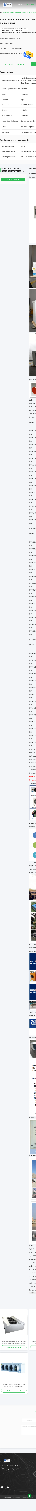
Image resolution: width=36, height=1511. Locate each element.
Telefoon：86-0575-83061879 (12, 1465)
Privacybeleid (7, 1497)
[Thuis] (7, 5)
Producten (30, 5)
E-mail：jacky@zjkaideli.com (12, 1469)
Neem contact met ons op (13, 64)
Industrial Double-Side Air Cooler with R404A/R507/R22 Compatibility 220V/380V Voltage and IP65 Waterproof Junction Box (14, 1386)
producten (10, 12)
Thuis (20, 5)
